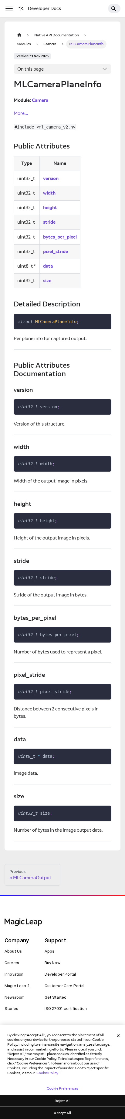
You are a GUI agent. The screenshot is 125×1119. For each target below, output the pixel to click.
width (49, 193)
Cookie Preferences (62, 1088)
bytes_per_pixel (60, 237)
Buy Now (52, 962)
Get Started (56, 997)
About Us (13, 951)
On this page (30, 69)
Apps (50, 951)
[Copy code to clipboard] (104, 321)
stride (49, 222)
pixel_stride (55, 251)
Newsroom (15, 997)
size (47, 280)
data (48, 266)
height (50, 207)
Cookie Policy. (47, 1073)
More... (21, 113)
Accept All (62, 1113)
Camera (40, 100)
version (51, 178)
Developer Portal (60, 974)
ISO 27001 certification (66, 1008)
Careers (12, 962)
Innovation (14, 974)
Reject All (62, 1100)
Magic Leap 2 (17, 986)
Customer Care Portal (65, 986)
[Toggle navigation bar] (9, 8)
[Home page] (19, 35)
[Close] (118, 1036)
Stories (11, 1008)
